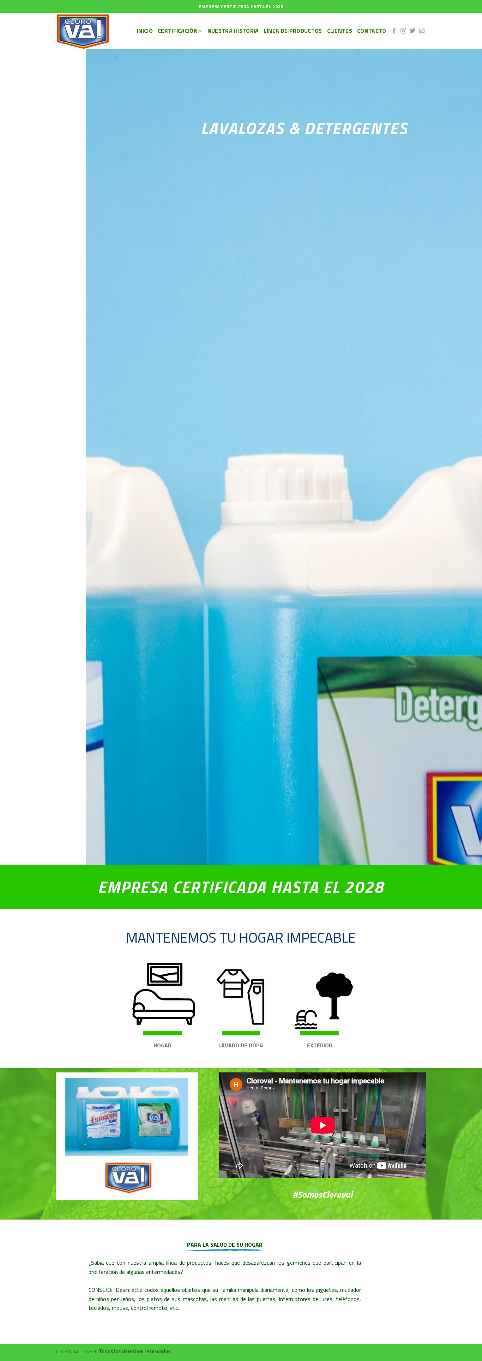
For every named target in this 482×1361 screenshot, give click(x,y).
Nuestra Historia (233, 30)
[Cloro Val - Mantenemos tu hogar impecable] (91, 31)
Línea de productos (293, 30)
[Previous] (18, 456)
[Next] (463, 456)
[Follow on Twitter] (412, 31)
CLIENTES (340, 30)
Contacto (371, 30)
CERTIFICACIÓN (178, 30)
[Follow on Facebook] (394, 31)
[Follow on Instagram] (403, 31)
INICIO (145, 30)
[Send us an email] (421, 31)
